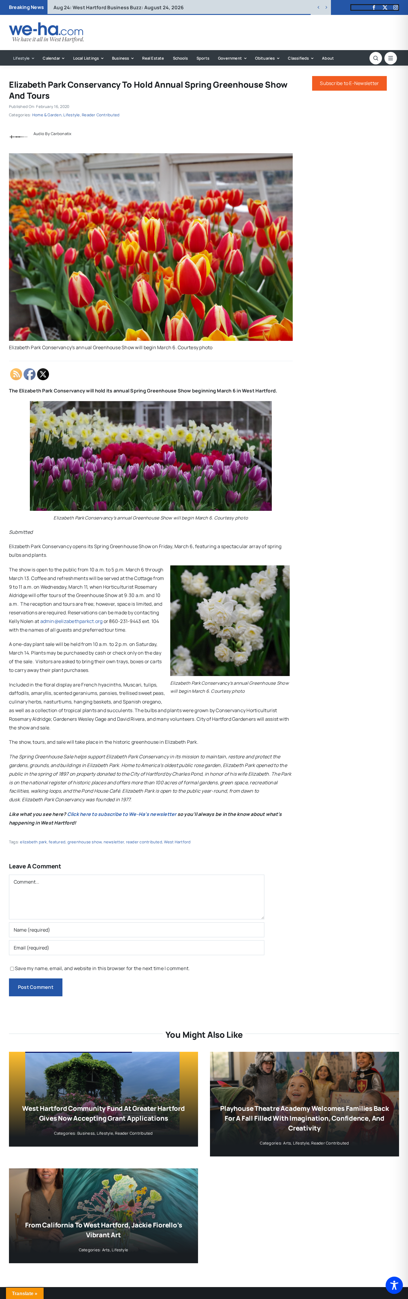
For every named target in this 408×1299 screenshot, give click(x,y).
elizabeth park (33, 842)
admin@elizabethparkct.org (71, 621)
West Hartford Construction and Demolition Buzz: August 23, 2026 (141, 7)
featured (57, 842)
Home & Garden (47, 114)
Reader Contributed (100, 114)
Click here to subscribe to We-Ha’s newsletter (122, 814)
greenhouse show (85, 842)
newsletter (114, 842)
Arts (287, 1143)
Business (86, 1133)
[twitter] (385, 7)
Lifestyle (71, 114)
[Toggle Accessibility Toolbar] (394, 1285)
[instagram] (395, 7)
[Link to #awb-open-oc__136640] (390, 58)
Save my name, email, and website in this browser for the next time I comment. (102, 968)
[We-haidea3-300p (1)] (46, 24)
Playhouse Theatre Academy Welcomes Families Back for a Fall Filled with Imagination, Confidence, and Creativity (304, 1118)
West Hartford (177, 842)
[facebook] (374, 7)
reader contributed (144, 842)
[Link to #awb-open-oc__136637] (375, 58)
